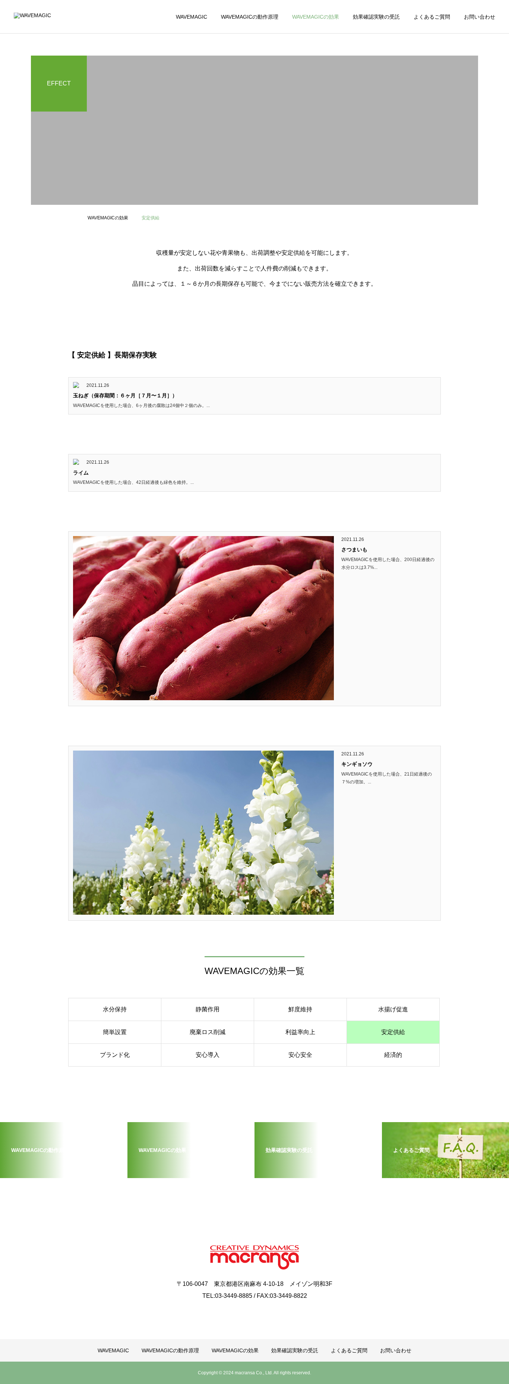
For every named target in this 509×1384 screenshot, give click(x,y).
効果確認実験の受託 (376, 17)
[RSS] (254, 1313)
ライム (81, 473)
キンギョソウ (357, 764)
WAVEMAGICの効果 (315, 17)
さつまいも (354, 549)
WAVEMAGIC (191, 17)
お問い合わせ (479, 17)
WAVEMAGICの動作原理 (249, 17)
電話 (28, 112)
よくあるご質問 (432, 17)
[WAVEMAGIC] (56, 16)
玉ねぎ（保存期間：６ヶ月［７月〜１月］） (125, 395)
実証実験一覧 (38, 67)
